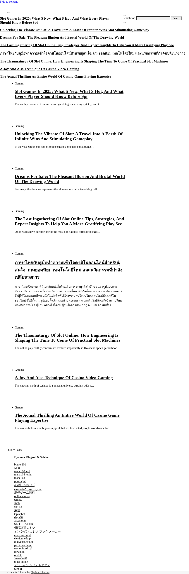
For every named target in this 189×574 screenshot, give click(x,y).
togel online (21, 561)
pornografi (20, 481)
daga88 (18, 517)
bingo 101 (20, 464)
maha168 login (23, 474)
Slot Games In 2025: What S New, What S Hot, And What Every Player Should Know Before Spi (69, 94)
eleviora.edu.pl (22, 538)
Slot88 (18, 568)
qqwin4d (19, 551)
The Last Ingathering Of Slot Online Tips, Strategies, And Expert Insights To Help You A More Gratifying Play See (69, 221)
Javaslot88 (20, 520)
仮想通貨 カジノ (25, 527)
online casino (22, 496)
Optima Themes (40, 572)
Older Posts (14, 449)
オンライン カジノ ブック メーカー (37, 531)
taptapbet (19, 514)
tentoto (18, 499)
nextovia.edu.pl (23, 548)
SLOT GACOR (23, 524)
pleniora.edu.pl (23, 545)
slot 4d (18, 506)
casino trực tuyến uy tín (28, 489)
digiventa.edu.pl (23, 541)
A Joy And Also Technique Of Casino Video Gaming (64, 377)
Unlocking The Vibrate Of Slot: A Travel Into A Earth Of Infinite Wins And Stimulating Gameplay (69, 136)
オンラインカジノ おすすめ (32, 565)
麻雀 (17, 503)
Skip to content (9, 1)
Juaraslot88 (20, 558)
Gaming (19, 83)
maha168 (19, 477)
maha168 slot (22, 471)
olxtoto (18, 555)
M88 (17, 467)
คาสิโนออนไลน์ (24, 485)
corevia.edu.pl (22, 535)
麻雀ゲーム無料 (24, 492)
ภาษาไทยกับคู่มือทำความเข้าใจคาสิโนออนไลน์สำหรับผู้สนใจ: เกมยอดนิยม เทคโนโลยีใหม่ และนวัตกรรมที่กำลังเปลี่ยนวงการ (68, 270)
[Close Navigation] (124, 22)
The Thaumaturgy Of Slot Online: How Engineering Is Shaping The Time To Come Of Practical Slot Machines (67, 338)
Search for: (129, 18)
